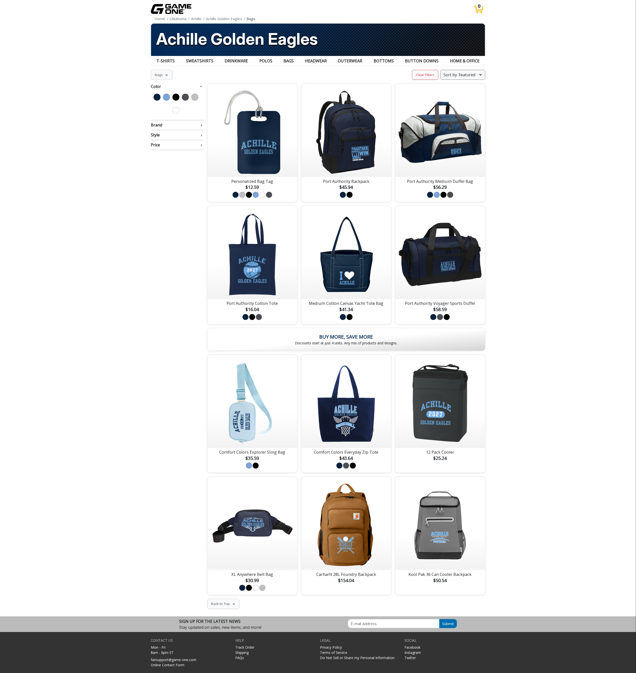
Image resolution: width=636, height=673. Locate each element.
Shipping (242, 652)
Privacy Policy (331, 647)
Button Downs (421, 61)
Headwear (316, 61)
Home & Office (464, 61)
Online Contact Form (167, 665)
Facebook (412, 647)
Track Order (244, 647)
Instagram (412, 652)
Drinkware (236, 61)
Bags (288, 61)
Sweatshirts (199, 61)
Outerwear (350, 61)
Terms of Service (333, 652)
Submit (448, 623)
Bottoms (384, 61)
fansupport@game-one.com (173, 659)
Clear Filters (425, 75)
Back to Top (223, 603)
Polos (265, 61)
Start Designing (252, 167)
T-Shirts (166, 61)
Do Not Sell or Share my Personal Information (357, 657)
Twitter (410, 657)
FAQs (239, 657)
